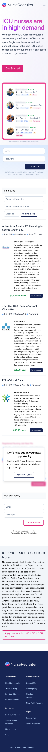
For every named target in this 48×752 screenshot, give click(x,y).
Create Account (33, 522)
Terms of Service (17, 533)
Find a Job (30, 213)
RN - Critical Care (12, 380)
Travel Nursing (11, 688)
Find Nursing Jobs (12, 683)
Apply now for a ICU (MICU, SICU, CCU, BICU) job (24, 635)
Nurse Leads (10, 729)
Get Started (12, 68)
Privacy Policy (32, 533)
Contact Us (31, 683)
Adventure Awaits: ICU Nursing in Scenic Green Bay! (22, 228)
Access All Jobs (24, 474)
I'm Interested (36, 296)
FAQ (7, 735)
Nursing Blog (31, 688)
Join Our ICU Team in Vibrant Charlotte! (19, 307)
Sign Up (35, 166)
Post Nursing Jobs (13, 715)
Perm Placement (12, 700)
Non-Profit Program (34, 703)
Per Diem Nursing (12, 694)
